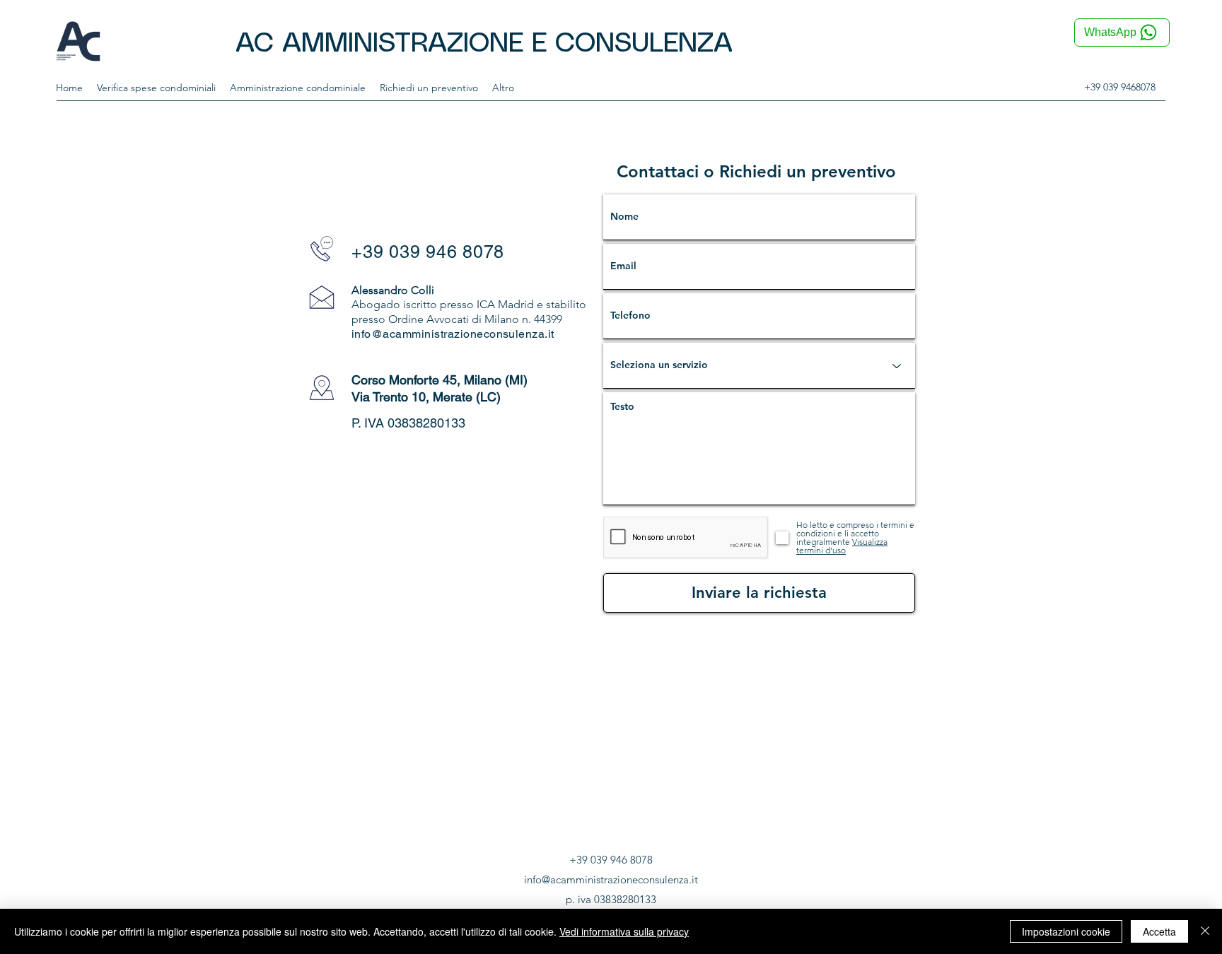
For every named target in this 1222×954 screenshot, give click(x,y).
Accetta (1159, 931)
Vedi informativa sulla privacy (624, 931)
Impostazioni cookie (1066, 931)
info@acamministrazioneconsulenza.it (452, 334)
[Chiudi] (1205, 931)
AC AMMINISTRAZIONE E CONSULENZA (484, 44)
